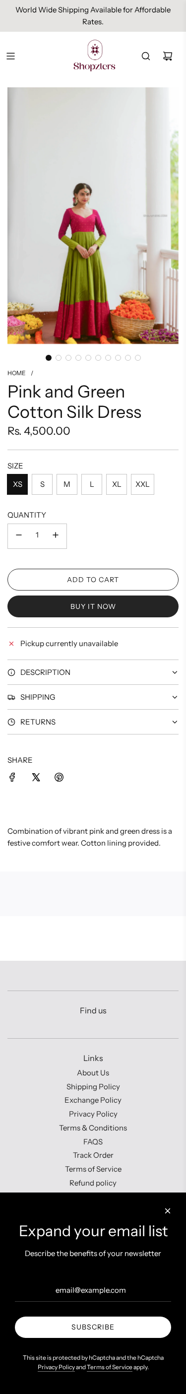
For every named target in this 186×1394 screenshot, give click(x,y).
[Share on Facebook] (12, 779)
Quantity (26, 515)
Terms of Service (109, 1367)
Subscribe (93, 1327)
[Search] (146, 56)
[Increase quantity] (55, 536)
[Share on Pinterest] (59, 779)
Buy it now (93, 606)
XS (17, 484)
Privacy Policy (56, 1367)
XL (117, 484)
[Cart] (168, 56)
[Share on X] (36, 779)
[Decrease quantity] (19, 536)
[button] (49, 358)
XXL (142, 484)
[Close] (168, 1211)
